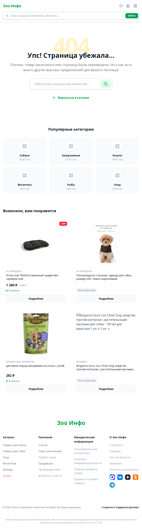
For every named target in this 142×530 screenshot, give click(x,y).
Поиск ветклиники (50, 451)
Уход (6, 457)
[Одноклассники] (135, 477)
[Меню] (135, 6)
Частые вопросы (120, 457)
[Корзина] (128, 6)
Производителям (49, 469)
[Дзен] (128, 477)
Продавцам (45, 463)
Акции (7, 475)
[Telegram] (112, 485)
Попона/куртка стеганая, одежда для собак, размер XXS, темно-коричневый (104, 277)
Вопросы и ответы (50, 475)
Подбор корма (47, 457)
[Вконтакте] (120, 477)
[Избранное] (121, 6)
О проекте (116, 445)
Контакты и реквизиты (124, 469)
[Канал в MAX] (112, 477)
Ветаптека (9, 463)
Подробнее (35, 298)
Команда (115, 451)
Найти (132, 15)
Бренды (8, 469)
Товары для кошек (14, 445)
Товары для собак (14, 451)
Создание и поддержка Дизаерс (120, 507)
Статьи (42, 445)
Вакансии (115, 463)
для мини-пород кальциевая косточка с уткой (35, 365)
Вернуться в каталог (73, 98)
